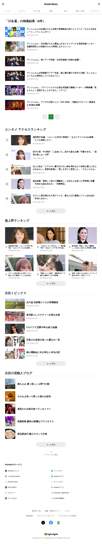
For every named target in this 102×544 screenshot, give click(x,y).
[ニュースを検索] (99, 4)
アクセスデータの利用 (67, 516)
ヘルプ (67, 511)
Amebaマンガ (58, 487)
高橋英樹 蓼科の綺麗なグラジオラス (35, 421)
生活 (65, 11)
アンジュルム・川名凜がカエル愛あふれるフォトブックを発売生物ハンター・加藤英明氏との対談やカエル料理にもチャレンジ (62, 45)
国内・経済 (80, 11)
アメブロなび (12, 498)
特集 (51, 11)
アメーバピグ (58, 482)
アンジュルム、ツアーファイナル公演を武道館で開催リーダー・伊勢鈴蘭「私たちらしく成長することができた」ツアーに (62, 88)
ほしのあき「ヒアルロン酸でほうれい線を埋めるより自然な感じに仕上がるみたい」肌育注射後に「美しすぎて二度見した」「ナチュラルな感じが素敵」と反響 (65, 169)
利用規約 (29, 516)
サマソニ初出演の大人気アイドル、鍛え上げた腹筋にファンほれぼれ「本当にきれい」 (20, 275)
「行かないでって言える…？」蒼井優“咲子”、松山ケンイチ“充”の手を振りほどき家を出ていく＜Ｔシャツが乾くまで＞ (52, 249)
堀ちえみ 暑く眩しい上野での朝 (33, 383)
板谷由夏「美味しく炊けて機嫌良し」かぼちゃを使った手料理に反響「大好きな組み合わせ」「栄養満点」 (64, 182)
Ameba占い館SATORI (61, 493)
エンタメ (21, 11)
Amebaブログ (58, 476)
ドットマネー (58, 471)
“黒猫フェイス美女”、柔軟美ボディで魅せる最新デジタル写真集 (52, 274)
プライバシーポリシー (45, 516)
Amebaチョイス (13, 471)
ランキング (94, 11)
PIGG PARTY (12, 487)
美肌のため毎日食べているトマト (34, 408)
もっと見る (51, 211)
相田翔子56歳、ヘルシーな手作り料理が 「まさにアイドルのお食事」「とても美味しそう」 (20, 248)
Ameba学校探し (59, 498)
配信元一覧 (36, 511)
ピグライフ (11, 493)
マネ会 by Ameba (14, 476)
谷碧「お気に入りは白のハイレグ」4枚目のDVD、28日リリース (84, 274)
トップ (7, 11)
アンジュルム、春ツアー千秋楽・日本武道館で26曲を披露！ (54, 59)
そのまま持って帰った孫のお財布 (34, 396)
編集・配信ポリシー (53, 511)
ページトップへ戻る (51, 455)
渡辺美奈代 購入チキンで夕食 (32, 433)
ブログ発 (36, 11)
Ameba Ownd (13, 482)
